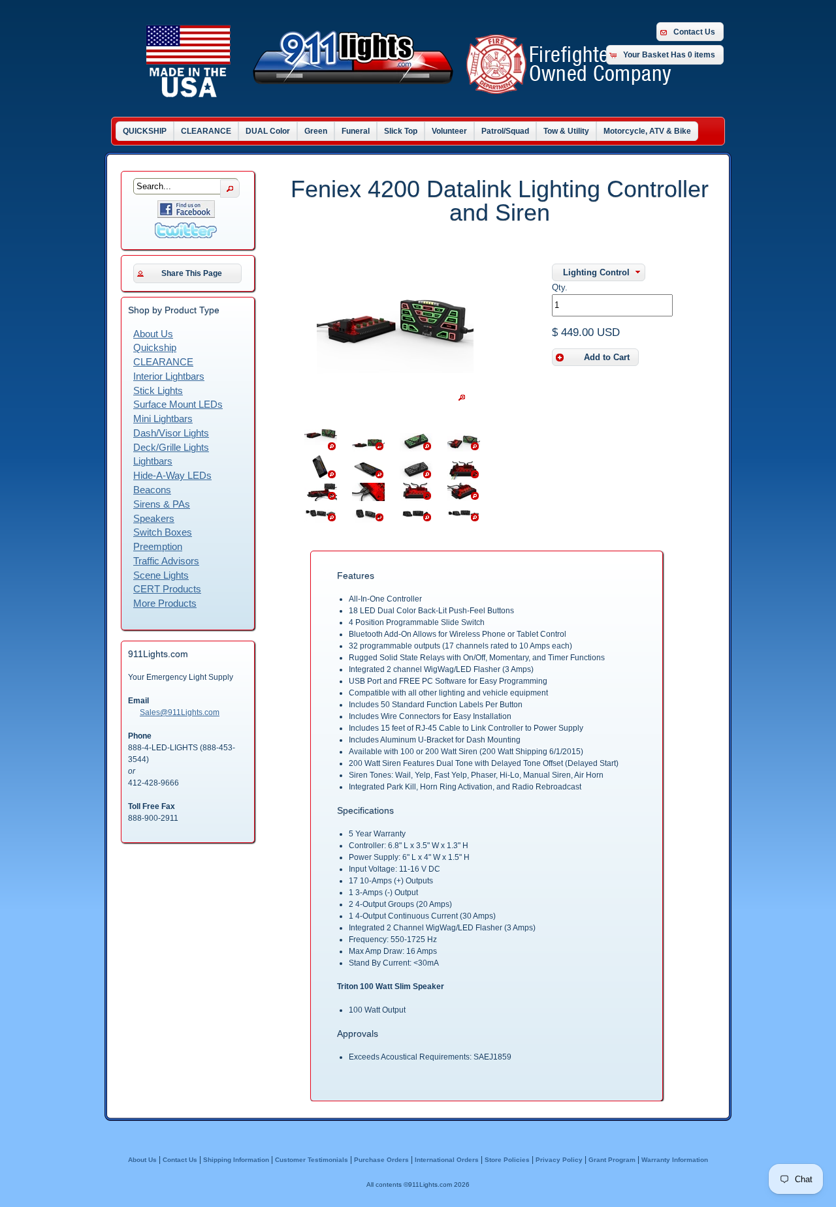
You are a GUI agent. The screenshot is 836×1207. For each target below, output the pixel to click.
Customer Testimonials (311, 1159)
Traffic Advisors (166, 561)
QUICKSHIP (145, 131)
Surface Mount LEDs (178, 404)
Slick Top (400, 131)
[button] (598, 272)
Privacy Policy (559, 1159)
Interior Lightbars (168, 376)
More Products (165, 603)
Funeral (356, 131)
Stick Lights (158, 391)
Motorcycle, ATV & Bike (647, 131)
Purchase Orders (381, 1159)
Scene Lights (161, 575)
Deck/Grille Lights (171, 447)
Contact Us (694, 32)
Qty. (560, 287)
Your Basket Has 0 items (669, 54)
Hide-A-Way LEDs (172, 475)
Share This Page (191, 273)
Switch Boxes (162, 532)
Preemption (157, 547)
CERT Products (167, 589)
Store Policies (507, 1159)
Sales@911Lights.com (179, 712)
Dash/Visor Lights (171, 433)
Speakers (153, 518)
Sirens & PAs (161, 504)
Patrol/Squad (505, 131)
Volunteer (449, 131)
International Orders (447, 1159)
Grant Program (611, 1159)
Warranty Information (674, 1159)
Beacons (152, 490)
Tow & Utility (566, 131)
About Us (153, 334)
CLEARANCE (206, 131)
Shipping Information (236, 1159)
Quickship (154, 348)
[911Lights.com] (424, 97)
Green (315, 131)
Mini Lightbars (163, 419)
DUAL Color (268, 131)
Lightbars (152, 461)
